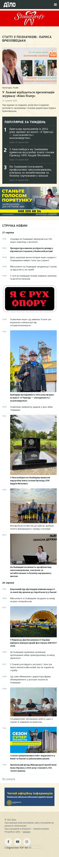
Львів (15, 87)
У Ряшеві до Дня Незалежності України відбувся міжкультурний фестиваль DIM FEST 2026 (33, 643)
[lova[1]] (29, 805)
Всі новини (8, 778)
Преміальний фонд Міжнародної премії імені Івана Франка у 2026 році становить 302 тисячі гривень (33, 768)
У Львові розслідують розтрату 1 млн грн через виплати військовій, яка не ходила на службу (32, 667)
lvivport (26, 832)
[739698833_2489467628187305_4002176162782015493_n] (29, 25)
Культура (7, 87)
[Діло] (9, 4)
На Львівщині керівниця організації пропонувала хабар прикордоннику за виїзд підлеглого (32, 655)
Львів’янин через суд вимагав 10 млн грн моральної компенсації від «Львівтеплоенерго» (30, 322)
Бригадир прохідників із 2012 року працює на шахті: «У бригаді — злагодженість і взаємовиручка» (32, 397)
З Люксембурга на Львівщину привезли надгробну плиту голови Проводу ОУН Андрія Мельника (31, 152)
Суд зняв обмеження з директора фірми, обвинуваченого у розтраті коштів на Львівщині (30, 679)
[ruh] (29, 312)
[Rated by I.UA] (35, 847)
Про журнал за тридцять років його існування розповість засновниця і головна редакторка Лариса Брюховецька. (29, 108)
